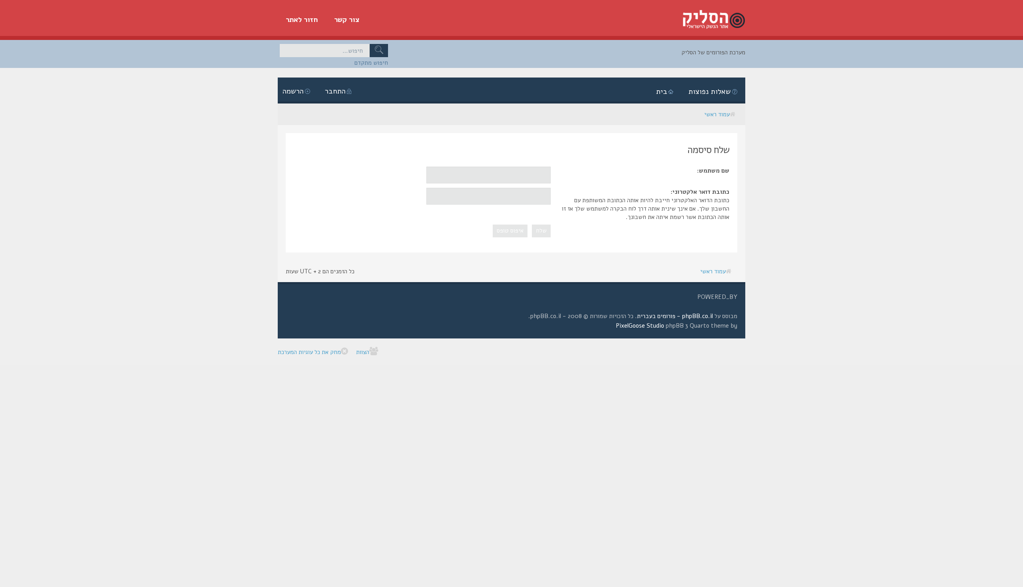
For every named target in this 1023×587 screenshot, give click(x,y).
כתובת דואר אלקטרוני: (700, 192)
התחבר (335, 91)
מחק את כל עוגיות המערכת (309, 352)
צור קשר (347, 19)
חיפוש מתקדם (371, 63)
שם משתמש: (713, 171)
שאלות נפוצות (710, 91)
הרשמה (293, 91)
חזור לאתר (302, 19)
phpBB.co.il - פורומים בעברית (675, 316)
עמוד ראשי (717, 114)
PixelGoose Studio (640, 326)
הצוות (362, 352)
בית (661, 91)
